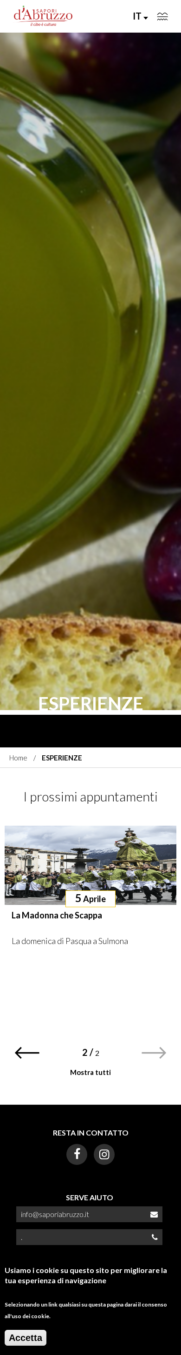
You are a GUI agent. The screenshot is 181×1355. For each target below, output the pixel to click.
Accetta (25, 1338)
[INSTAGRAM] (104, 1154)
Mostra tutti (90, 1072)
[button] (26, 1053)
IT (138, 15)
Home (18, 757)
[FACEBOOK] (77, 1154)
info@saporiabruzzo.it (55, 1214)
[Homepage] (43, 16)
